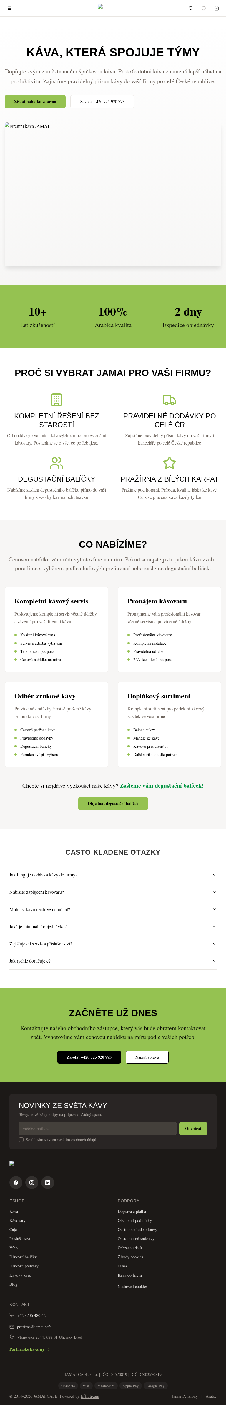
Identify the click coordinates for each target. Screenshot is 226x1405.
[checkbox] (21, 1139)
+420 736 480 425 (32, 1315)
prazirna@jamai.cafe (34, 1326)
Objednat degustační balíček (113, 803)
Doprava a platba (132, 1211)
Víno (13, 1247)
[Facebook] (15, 1182)
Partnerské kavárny (26, 1349)
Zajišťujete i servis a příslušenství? (40, 943)
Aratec (211, 1396)
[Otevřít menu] (9, 8)
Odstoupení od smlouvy (137, 1229)
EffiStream (90, 1396)
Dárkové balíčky (23, 1257)
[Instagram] (31, 1182)
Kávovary (17, 1220)
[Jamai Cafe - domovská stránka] (113, 1166)
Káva (13, 1211)
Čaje (13, 1229)
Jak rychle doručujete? (30, 961)
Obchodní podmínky (135, 1220)
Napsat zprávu (147, 1057)
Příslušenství (19, 1238)
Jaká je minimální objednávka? (38, 926)
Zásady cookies (130, 1257)
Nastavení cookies (132, 1286)
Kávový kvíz (20, 1275)
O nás (122, 1266)
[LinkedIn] (47, 1182)
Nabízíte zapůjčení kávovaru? (36, 892)
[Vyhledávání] (191, 8)
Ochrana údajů (130, 1247)
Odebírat (193, 1128)
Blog (13, 1284)
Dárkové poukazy (24, 1266)
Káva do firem (130, 1275)
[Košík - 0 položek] (216, 8)
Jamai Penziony (185, 1396)
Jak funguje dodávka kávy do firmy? (43, 874)
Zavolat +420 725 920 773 (102, 101)
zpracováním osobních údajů (72, 1139)
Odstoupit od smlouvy (136, 1238)
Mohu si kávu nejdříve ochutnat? (39, 909)
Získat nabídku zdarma (35, 101)
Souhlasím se (61, 1140)
